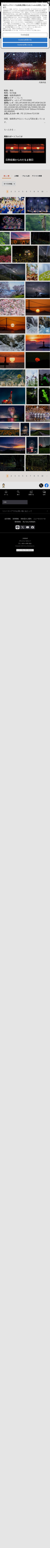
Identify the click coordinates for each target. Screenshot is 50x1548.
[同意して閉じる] (48, 2)
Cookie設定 (25, 35)
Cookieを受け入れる (25, 45)
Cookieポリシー (21, 28)
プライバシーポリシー (26, 30)
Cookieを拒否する (25, 40)
